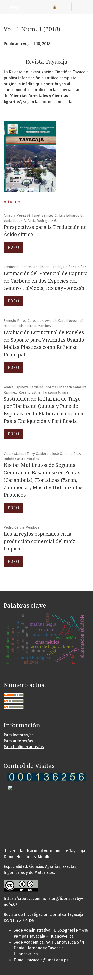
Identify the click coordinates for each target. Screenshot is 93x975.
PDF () (13, 247)
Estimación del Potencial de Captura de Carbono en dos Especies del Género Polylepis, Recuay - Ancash (46, 280)
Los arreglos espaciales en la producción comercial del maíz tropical (39, 541)
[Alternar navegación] (78, 7)
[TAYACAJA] (46, 776)
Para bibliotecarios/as (24, 747)
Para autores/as (18, 741)
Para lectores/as (19, 735)
